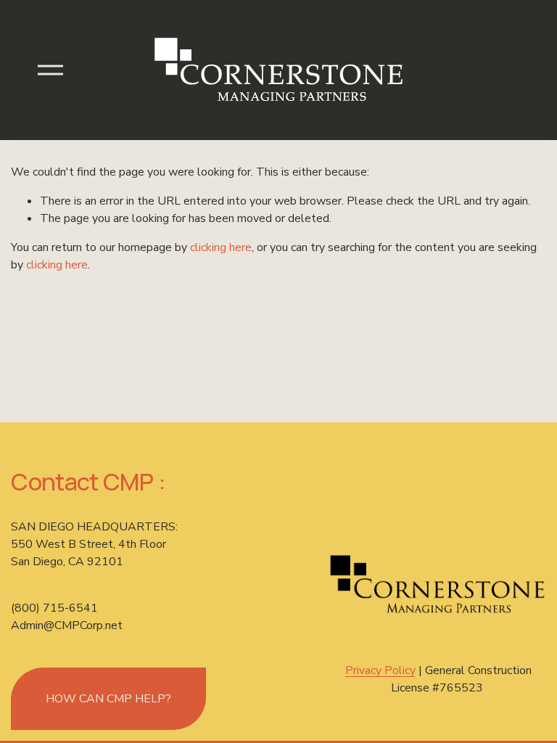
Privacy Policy (380, 670)
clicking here (221, 247)
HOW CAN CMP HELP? (108, 699)
